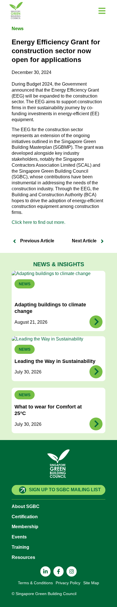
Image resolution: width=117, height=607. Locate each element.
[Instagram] (71, 571)
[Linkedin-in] (45, 571)
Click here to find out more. (38, 222)
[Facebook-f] (58, 571)
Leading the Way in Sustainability (54, 361)
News (18, 28)
